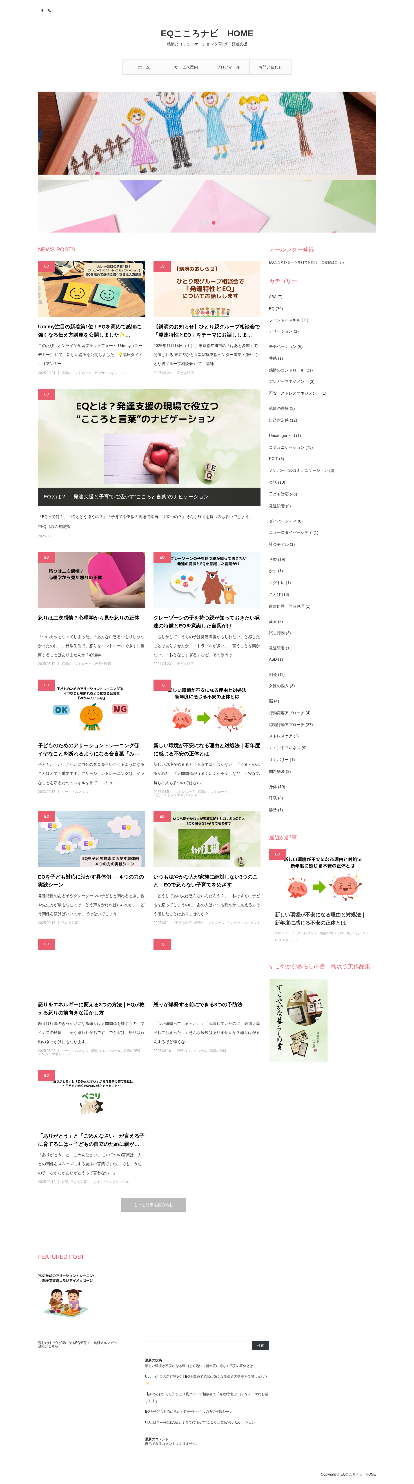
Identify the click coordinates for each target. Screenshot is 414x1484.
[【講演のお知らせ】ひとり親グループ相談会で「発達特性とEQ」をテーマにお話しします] (207, 289)
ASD (273, 659)
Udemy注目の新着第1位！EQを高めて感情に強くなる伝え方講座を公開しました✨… (89, 331)
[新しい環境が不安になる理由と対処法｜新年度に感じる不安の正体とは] (207, 708)
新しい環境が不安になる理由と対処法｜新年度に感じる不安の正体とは (206, 750)
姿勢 (273, 810)
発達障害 (277, 648)
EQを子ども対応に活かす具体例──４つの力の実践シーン (91, 881)
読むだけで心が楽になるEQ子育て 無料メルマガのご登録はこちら (79, 1344)
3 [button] (213, 224)
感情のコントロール (76, 373)
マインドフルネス (285, 748)
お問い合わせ (270, 67)
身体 (273, 786)
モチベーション (283, 346)
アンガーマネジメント (111, 373)
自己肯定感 (279, 420)
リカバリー (279, 759)
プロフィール (228, 67)
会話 (64, 1182)
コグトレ (277, 582)
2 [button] (207, 224)
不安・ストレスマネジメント (175, 795)
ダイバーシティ (283, 521)
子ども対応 (185, 373)
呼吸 (273, 798)
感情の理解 (102, 664)
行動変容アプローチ (286, 713)
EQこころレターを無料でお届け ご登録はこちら (307, 262)
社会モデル (279, 544)
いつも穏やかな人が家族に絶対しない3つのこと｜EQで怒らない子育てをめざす (205, 881)
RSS (48, 10)
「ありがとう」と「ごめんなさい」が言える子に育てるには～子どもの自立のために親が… (91, 1140)
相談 (273, 674)
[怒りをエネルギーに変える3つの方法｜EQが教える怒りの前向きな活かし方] (91, 967)
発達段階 (277, 506)
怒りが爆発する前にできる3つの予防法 (197, 1004)
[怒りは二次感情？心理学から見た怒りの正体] (91, 580)
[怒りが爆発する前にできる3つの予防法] (207, 967)
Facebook (41, 10)
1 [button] (200, 224)
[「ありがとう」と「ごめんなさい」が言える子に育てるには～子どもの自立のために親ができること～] (91, 1098)
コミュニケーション (286, 447)
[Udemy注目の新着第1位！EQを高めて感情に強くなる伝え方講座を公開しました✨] (91, 289)
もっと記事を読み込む (153, 1204)
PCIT (273, 458)
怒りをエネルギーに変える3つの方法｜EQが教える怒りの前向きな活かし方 (91, 1009)
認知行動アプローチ (286, 724)
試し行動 (277, 633)
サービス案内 (186, 67)
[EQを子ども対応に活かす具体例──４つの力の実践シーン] (91, 839)
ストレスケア (185, 792)
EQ (46, 266)
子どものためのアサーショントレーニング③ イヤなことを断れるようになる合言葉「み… (91, 750)
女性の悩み (279, 686)
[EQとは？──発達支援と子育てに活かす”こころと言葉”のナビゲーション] (149, 447)
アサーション (281, 331)
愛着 (273, 621)
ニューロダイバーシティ (290, 532)
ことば (95, 1182)
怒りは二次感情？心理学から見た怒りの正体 (88, 618)
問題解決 (277, 771)
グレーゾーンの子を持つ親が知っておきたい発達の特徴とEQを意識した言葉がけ (206, 622)
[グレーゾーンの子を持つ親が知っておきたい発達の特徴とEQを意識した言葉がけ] (207, 580)
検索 (260, 1346)
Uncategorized (282, 435)
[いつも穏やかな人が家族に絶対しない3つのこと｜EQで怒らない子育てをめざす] (207, 839)
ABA (272, 297)
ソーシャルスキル (74, 792)
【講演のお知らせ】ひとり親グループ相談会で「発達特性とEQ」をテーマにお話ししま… (206, 331)
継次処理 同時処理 (286, 606)
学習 (273, 559)
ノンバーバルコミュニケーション (298, 470)
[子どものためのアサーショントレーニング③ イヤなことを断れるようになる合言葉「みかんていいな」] (91, 708)
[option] (207, 162)
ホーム (144, 67)
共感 (273, 358)
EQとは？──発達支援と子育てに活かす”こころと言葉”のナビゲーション (126, 496)
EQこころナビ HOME (207, 33)
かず (273, 571)
